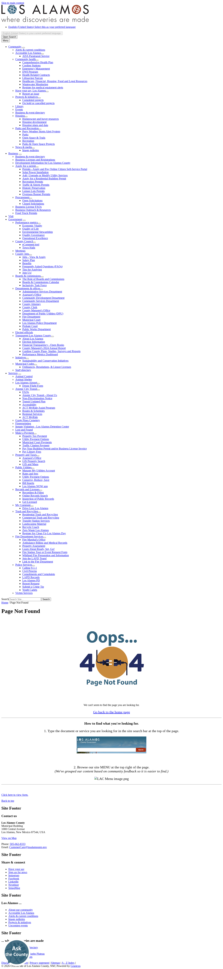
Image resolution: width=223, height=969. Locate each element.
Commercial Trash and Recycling (40, 517)
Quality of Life (30, 228)
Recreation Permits (32, 181)
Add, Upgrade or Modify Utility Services (45, 175)
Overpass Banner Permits (36, 194)
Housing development (34, 122)
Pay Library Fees (31, 451)
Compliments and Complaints (38, 574)
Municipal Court (31, 319)
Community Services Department (40, 301)
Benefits (26, 263)
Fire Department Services (29, 536)
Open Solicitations (32, 200)
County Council (24, 241)
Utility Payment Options (35, 439)
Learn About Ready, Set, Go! (38, 549)
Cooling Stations (31, 65)
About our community (20, 909)
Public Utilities (23, 467)
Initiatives (20, 357)
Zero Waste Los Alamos (35, 530)
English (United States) (42, 26)
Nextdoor (13, 884)
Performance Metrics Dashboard (40, 354)
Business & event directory (30, 112)
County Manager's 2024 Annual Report (44, 348)
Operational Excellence (35, 238)
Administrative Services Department (42, 291)
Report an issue (30, 93)
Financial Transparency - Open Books (43, 344)
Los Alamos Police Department (39, 322)
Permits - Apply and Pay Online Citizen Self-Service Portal (54, 169)
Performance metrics (26, 222)
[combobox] (32, 33)
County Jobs (22, 253)
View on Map (9, 838)
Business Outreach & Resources (33, 209)
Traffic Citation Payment (35, 445)
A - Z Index (68, 962)
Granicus (75, 965)
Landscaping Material (34, 523)
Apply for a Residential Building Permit (44, 178)
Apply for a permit (25, 165)
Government (15, 219)
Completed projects (33, 100)
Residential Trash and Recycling (40, 514)
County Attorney (31, 304)
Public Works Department (36, 329)
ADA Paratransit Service (35, 56)
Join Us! (27, 272)
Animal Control (24, 376)
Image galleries (30, 150)
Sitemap (55, 962)
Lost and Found (24, 429)
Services (13, 373)
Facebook (13, 878)
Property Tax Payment (34, 436)
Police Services (23, 564)
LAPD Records (31, 577)
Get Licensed (29, 501)
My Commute (23, 505)
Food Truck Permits (26, 213)
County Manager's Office (36, 310)
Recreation (28, 140)
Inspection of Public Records (38, 498)
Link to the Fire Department (37, 561)
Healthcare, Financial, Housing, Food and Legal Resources (54, 81)
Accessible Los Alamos (28, 52)
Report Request (30, 583)
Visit (10, 216)
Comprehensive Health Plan (37, 62)
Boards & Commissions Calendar (40, 282)
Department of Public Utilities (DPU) (42, 313)
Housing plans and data (35, 125)
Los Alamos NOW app (35, 486)
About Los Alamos (32, 338)
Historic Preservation (33, 187)
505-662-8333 (17, 844)
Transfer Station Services (36, 520)
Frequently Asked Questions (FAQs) (42, 266)
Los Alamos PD (31, 580)
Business (13, 153)
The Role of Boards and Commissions (43, 279)
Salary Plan (28, 260)
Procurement (22, 197)
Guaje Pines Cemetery (27, 420)
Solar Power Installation (35, 172)
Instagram (13, 875)
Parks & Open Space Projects (38, 144)
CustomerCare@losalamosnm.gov (28, 847)
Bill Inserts (28, 483)
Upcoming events (18, 925)
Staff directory (23, 370)
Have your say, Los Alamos (30, 90)
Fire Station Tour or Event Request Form (44, 552)
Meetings (20, 250)
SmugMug (14, 887)
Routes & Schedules (33, 410)
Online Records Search (35, 495)
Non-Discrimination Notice (37, 398)
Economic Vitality (32, 225)
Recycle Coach (30, 527)
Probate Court (30, 326)
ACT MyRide (30, 417)
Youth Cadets (29, 589)
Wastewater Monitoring (35, 84)
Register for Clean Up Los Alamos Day (44, 533)
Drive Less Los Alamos (35, 508)
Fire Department (31, 316)
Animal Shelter (23, 379)
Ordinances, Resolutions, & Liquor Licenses (46, 366)
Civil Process (29, 571)
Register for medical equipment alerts (42, 87)
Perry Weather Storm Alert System (41, 131)
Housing (20, 115)
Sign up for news (17, 872)
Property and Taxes (26, 454)
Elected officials (24, 332)
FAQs (25, 392)
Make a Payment (24, 432)
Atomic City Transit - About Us (39, 395)
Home (4, 602)
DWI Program (30, 71)
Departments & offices (27, 288)
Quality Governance (33, 235)
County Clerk (29, 307)
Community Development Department (43, 297)
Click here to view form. (14, 794)
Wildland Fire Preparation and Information (45, 555)
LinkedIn (13, 881)
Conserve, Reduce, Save (35, 479)
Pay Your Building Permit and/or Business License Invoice (54, 448)
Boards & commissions (28, 275)
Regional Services (32, 414)
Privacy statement (39, 962)
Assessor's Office (31, 294)
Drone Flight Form (32, 385)
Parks (25, 134)
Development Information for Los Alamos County (42, 162)
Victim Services (24, 593)
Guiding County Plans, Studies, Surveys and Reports (51, 351)
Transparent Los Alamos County (33, 335)
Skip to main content (12, 2)
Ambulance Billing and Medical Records (44, 542)
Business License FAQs (28, 206)
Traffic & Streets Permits (35, 184)
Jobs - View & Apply (34, 257)
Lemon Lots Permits (33, 191)
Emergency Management (36, 68)
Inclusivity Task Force (34, 285)
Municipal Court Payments (37, 442)
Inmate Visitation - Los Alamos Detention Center (42, 426)
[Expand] (23, 47)
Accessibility (29, 404)
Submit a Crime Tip (33, 586)
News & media (23, 147)
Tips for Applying (32, 269)
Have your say (16, 869)
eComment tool (30, 244)
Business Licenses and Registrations (35, 159)
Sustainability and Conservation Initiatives (45, 360)
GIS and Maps (30, 464)
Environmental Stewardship (37, 231)
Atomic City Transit (26, 388)
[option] (115, 27)
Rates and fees (30, 473)
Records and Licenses (27, 489)
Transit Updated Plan (33, 401)
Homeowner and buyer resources (40, 118)
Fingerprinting (23, 423)
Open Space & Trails (33, 137)
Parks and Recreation (27, 128)
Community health (25, 59)
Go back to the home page (111, 712)
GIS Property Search (33, 461)
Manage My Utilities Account (38, 470)
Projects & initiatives (26, 96)
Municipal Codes (24, 363)
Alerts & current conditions (30, 49)
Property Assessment (33, 545)
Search (5, 599)
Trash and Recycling (26, 511)
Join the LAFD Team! (34, 558)
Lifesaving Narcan (32, 78)
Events (19, 109)
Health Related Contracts (36, 74)
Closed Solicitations (33, 203)
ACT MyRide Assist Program (38, 407)
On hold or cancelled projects (38, 103)
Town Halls (28, 247)
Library (19, 106)
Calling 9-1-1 (29, 567)
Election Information (33, 341)
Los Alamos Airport (26, 382)
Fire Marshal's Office (33, 539)
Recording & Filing (33, 492)
